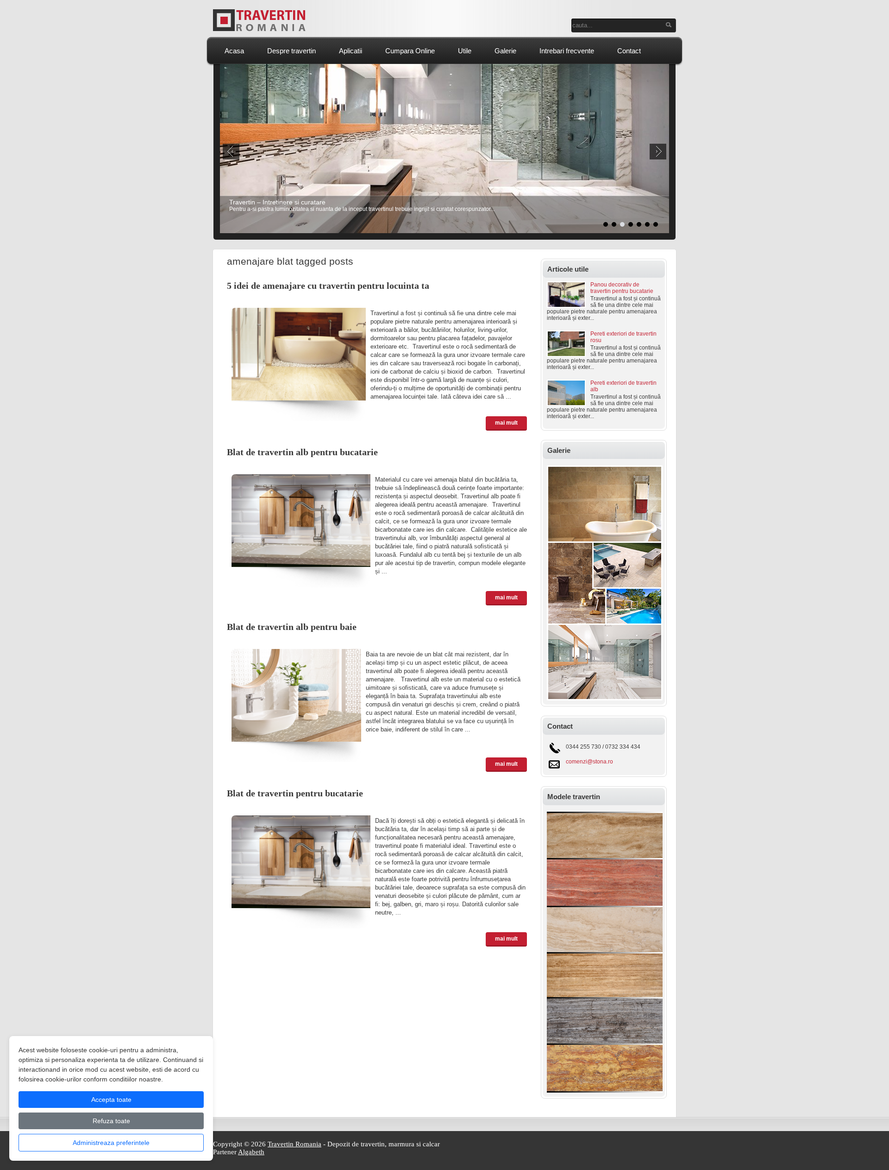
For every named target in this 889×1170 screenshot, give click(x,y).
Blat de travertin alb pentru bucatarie (302, 452)
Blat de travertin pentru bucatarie (295, 793)
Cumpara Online (410, 51)
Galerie (505, 51)
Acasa (234, 51)
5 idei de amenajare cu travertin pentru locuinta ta (328, 285)
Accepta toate (111, 1099)
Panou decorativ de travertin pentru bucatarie (621, 287)
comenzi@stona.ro (589, 761)
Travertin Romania (294, 1144)
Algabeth (251, 1152)
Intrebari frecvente (566, 51)
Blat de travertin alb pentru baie (292, 627)
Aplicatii (350, 51)
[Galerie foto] (605, 698)
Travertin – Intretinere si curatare (277, 202)
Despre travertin (291, 51)
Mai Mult (506, 423)
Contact (629, 51)
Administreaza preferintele (111, 1142)
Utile (464, 51)
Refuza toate (111, 1121)
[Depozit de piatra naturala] (605, 1090)
